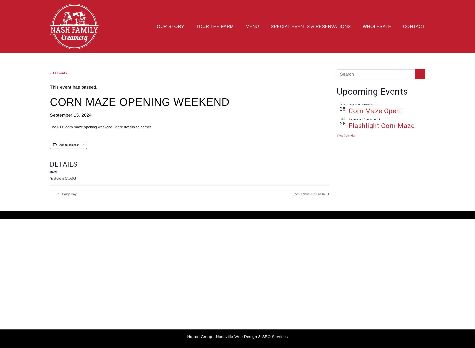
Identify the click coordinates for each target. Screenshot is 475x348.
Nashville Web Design (236, 336)
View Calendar (346, 135)
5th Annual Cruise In (310, 194)
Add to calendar (69, 145)
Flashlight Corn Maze (382, 126)
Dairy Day (69, 194)
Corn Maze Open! (375, 111)
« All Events (58, 73)
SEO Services (275, 336)
